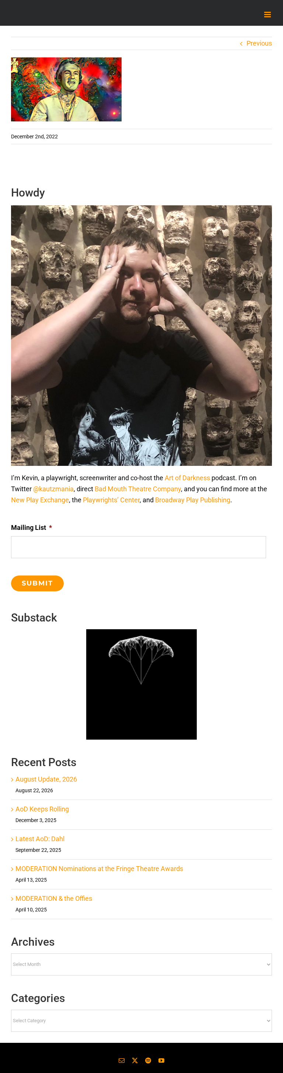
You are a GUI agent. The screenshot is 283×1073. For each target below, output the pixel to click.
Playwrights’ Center (111, 500)
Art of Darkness (187, 478)
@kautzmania (53, 489)
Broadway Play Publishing (192, 500)
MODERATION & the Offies (53, 898)
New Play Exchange (40, 500)
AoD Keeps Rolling (42, 809)
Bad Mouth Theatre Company (138, 489)
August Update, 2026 (46, 779)
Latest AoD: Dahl (39, 839)
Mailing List (31, 527)
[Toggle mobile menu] (268, 14)
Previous (259, 43)
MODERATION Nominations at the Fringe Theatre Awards (99, 868)
